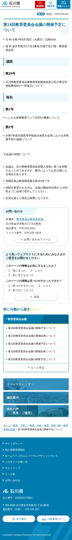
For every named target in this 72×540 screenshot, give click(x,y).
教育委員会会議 (17, 319)
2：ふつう (36, 270)
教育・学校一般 (52, 425)
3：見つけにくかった (21, 290)
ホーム (6, 425)
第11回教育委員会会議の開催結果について (32, 351)
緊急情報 (40, 6)
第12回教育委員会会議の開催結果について (32, 335)
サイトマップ (12, 468)
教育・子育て (20, 425)
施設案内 (13, 397)
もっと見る (37, 367)
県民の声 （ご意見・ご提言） (20, 411)
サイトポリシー (14, 443)
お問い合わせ (12, 480)
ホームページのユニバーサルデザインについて (31, 455)
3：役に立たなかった (21, 275)
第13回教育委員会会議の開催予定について (32, 328)
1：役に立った (17, 270)
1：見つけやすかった (21, 285)
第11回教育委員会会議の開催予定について (32, 359)
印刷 (42, 14)
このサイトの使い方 (16, 461)
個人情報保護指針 (15, 449)
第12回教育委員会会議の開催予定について (32, 343)
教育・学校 (36, 425)
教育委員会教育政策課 (31, 219)
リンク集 (10, 474)
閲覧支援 (51, 6)
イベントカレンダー (20, 384)
